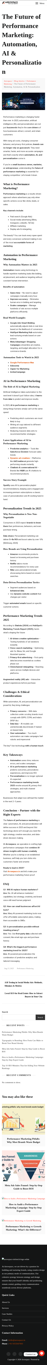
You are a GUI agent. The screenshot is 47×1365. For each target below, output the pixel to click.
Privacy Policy (8, 1326)
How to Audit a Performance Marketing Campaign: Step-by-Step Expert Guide (22, 1058)
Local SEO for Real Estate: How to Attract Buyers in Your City (23, 995)
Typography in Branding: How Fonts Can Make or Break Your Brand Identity (22, 1041)
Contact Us (6, 1320)
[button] (39, 3)
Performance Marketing (25, 968)
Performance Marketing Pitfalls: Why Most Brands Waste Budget (22, 1033)
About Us (6, 1302)
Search (5, 1012)
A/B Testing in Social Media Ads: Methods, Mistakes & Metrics (23, 984)
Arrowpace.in (13, 871)
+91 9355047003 (16, 1344)
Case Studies (7, 1314)
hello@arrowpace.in (17, 1340)
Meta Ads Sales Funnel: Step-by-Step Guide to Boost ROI (23, 1050)
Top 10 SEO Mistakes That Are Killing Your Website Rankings (23, 1067)
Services (5, 1308)
